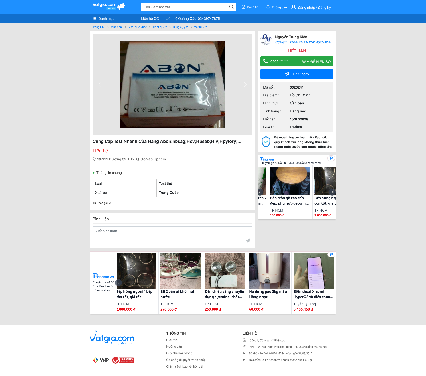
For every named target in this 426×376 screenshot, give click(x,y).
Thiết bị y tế (160, 27)
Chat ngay (301, 73)
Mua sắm (117, 27)
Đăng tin (252, 7)
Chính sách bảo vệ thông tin (185, 366)
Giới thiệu (172, 339)
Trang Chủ (99, 27)
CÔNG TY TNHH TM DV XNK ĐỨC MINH (303, 42)
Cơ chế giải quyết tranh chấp (186, 359)
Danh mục (105, 18)
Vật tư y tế (200, 27)
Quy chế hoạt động (179, 353)
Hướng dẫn (174, 346)
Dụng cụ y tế (180, 27)
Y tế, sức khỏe (137, 27)
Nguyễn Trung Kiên (291, 36)
